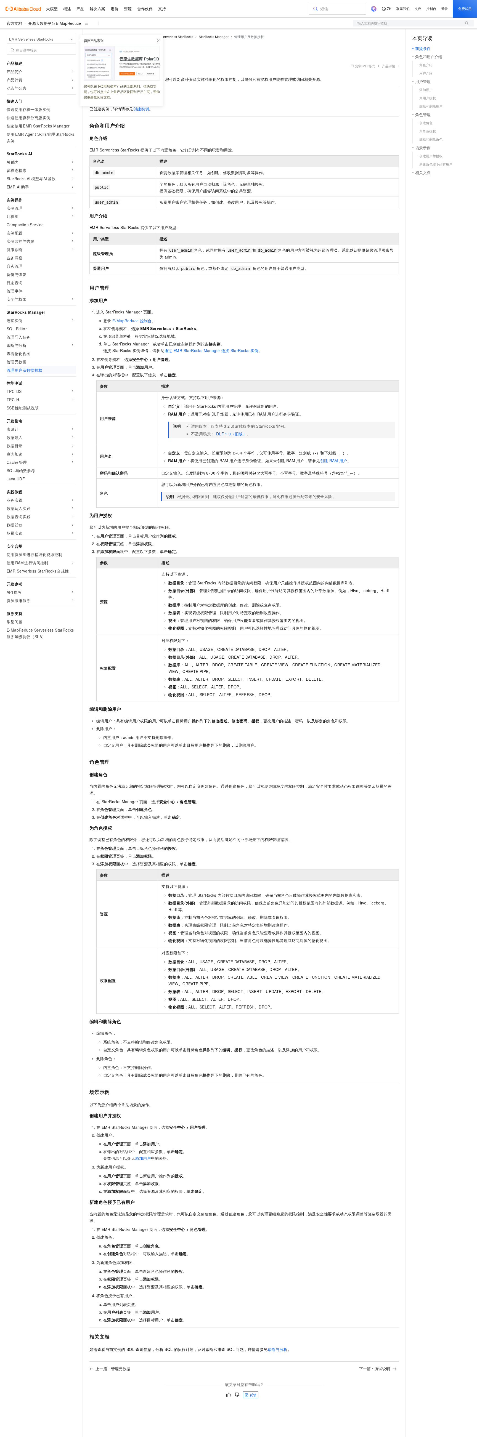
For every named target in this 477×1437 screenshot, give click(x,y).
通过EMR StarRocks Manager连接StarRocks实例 (211, 350)
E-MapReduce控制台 (132, 320)
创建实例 (141, 108)
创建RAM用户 (333, 460)
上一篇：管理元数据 (113, 1368)
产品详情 (388, 65)
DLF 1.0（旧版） (231, 434)
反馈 (253, 1394)
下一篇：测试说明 (374, 1368)
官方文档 (14, 23)
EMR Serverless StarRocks (173, 36)
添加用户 (143, 1158)
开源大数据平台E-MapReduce (54, 23)
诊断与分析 (278, 1349)
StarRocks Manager (214, 36)
